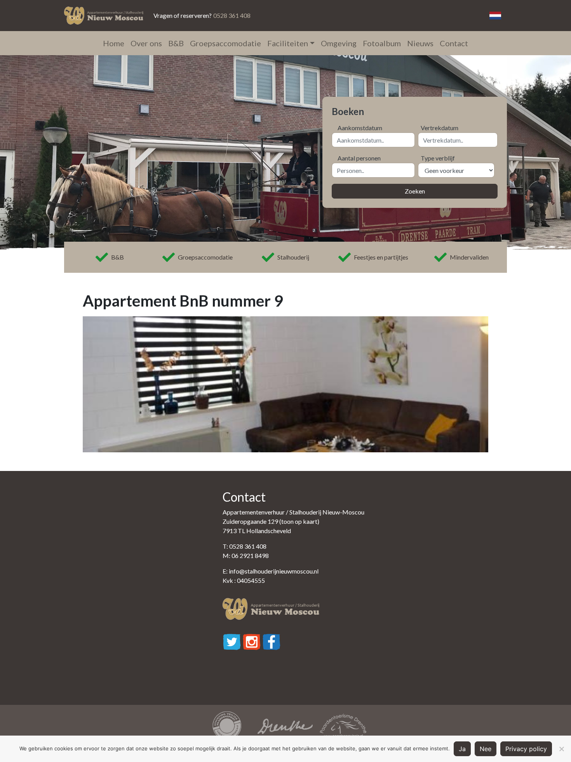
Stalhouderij (293, 257)
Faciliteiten (287, 43)
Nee (485, 749)
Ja (462, 749)
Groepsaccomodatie (225, 43)
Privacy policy (526, 749)
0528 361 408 (232, 15)
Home (113, 43)
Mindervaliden (469, 257)
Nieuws (420, 43)
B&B (176, 43)
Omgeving (339, 43)
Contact (454, 43)
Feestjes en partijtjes (381, 257)
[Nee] (561, 749)
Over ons (146, 43)
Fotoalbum (382, 43)
